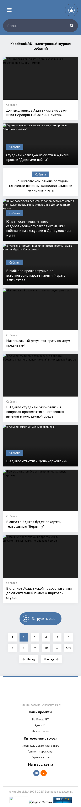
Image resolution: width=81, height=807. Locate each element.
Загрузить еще (43, 618)
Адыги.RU (40, 725)
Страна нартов (41, 757)
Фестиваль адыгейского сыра (40, 745)
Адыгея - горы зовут (40, 751)
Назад (31, 659)
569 (68, 648)
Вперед (49, 659)
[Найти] (71, 25)
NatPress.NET (40, 719)
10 (46, 648)
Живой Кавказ (40, 731)
